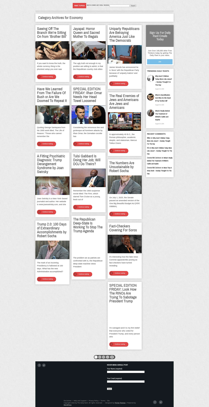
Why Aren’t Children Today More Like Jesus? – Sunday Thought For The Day (158, 141)
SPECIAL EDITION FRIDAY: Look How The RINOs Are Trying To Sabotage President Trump (123, 293)
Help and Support (80, 401)
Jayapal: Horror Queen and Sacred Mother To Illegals (86, 32)
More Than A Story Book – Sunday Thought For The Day (159, 171)
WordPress (68, 405)
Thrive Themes (120, 403)
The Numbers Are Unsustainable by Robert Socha (121, 167)
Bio (108, 401)
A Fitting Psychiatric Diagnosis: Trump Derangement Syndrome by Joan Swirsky (51, 164)
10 (112, 357)
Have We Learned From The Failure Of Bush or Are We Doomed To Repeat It (52, 95)
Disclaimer (67, 401)
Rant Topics (79, 6)
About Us (89, 5)
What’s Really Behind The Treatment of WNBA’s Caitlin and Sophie (160, 161)
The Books (106, 5)
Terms (103, 401)
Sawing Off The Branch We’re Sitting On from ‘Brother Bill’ (52, 32)
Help (97, 5)
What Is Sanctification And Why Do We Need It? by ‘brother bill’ (163, 98)
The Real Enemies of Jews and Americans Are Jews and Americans (124, 102)
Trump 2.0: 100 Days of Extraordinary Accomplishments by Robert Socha (52, 230)
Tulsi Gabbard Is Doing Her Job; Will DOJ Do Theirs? (86, 160)
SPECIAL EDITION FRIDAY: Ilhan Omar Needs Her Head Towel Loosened (87, 95)
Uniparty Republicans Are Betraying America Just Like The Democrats (124, 34)
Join (159, 62)
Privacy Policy (93, 401)
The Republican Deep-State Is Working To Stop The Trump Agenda (88, 225)
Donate (94, 5)
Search (133, 6)
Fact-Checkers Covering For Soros (123, 228)
